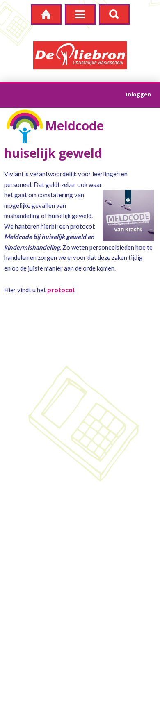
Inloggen (138, 94)
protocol (60, 290)
